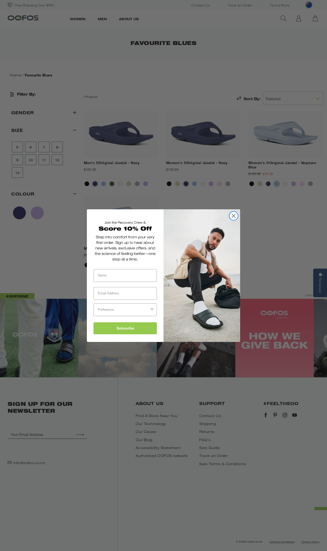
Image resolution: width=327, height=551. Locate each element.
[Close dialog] (233, 215)
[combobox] (123, 310)
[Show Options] (152, 310)
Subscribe (125, 328)
